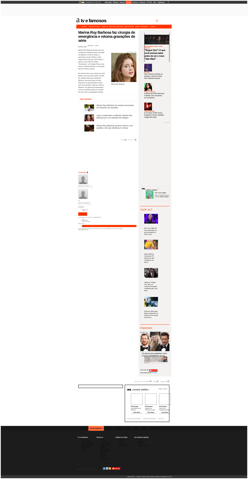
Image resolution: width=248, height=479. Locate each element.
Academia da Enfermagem (134, 418)
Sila (101, 457)
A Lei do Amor (104, 442)
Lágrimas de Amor (105, 451)
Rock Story (103, 455)
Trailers (121, 442)
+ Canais (152, 26)
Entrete (128, 2)
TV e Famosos (93, 20)
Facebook (84, 209)
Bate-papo (108, 2)
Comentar (83, 214)
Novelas (104, 26)
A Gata (102, 440)
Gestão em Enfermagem (149, 418)
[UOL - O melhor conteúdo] (81, 2)
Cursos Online (150, 187)
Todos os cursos (163, 389)
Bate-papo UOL (155, 428)
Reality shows (129, 26)
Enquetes (122, 443)
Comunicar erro (130, 139)
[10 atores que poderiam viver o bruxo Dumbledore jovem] (164, 361)
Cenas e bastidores (124, 445)
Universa (135, 2)
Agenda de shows (143, 445)
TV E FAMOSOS (83, 437)
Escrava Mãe (104, 449)
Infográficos (122, 440)
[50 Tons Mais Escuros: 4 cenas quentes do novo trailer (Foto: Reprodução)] (158, 361)
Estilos (140, 440)
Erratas (155, 381)
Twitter (83, 210)
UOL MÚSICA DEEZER (141, 437)
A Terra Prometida (105, 443)
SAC (100, 2)
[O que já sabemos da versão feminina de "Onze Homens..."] (153, 361)
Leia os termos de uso (83, 229)
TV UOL (149, 2)
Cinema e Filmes (121, 437)
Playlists (140, 443)
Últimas (84, 26)
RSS (110, 468)
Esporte (122, 2)
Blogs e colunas (94, 26)
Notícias (115, 2)
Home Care (161, 418)
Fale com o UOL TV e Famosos (142, 381)
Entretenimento (96, 428)
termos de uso (98, 217)
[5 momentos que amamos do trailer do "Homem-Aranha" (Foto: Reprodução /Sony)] (147, 361)
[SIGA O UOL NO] (153, 371)
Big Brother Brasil (86, 445)
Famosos (142, 2)
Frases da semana (86, 442)
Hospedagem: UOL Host (166, 476)
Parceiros (144, 26)
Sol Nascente (104, 458)
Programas (141, 442)
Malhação (103, 453)
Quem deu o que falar (116, 26)
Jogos (144, 428)
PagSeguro (161, 2)
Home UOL (83, 428)
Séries (137, 26)
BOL (154, 2)
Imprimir (122, 139)
